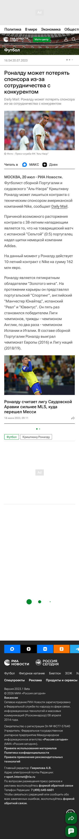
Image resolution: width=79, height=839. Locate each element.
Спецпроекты (14, 680)
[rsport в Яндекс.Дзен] (29, 649)
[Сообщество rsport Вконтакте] (45, 649)
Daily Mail (59, 206)
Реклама (35, 680)
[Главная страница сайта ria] (4, 39)
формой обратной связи (56, 785)
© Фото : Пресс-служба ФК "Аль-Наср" (26, 153)
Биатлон (55, 673)
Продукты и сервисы (61, 680)
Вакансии (11, 697)
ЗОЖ (68, 673)
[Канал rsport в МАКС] (12, 649)
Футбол (12, 437)
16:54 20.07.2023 (16, 60)
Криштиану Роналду (36, 437)
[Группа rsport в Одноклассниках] (62, 649)
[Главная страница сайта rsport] (25, 39)
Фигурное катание (32, 673)
